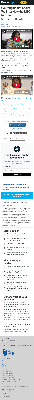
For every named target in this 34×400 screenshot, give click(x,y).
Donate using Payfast (17, 125)
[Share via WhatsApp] (16, 134)
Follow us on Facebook (8, 373)
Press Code (13, 347)
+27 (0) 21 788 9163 (7, 391)
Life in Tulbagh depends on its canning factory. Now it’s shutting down (17, 288)
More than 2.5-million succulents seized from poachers (17, 239)
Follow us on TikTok (7, 371)
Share (3, 26)
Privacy (4, 362)
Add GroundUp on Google (14, 26)
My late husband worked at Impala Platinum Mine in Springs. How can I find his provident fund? (16, 304)
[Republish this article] (25, 134)
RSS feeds (5, 367)
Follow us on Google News (9, 369)
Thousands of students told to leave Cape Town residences (18, 235)
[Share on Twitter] (13, 134)
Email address (6, 166)
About (3, 360)
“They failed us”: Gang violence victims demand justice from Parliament (17, 277)
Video (2, 24)
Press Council (21, 345)
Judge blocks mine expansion (16, 184)
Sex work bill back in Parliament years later (17, 283)
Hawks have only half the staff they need (18, 267)
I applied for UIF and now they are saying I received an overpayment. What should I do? (17, 319)
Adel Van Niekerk (15, 22)
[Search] (28, 2)
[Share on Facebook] (11, 134)
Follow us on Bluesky (7, 375)
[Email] (19, 134)
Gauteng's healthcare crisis (16, 99)
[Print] (22, 134)
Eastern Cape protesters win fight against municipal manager (17, 253)
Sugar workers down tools (15, 243)
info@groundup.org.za (8, 389)
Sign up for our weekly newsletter (10, 365)
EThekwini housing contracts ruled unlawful (18, 248)
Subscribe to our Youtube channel (11, 379)
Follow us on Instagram (8, 377)
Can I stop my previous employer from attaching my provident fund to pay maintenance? (16, 331)
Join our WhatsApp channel (9, 381)
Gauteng (7, 24)
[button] (32, 2)
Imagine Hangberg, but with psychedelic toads (16, 272)
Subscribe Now (17, 174)
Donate (23, 2)
